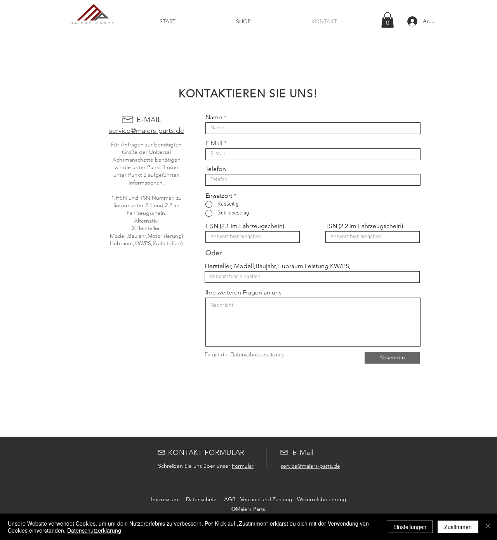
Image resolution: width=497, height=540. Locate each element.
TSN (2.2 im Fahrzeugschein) (364, 226)
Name (213, 117)
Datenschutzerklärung (257, 354)
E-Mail (213, 143)
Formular (243, 465)
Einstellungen (409, 527)
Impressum (164, 499)
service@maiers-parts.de (146, 130)
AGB (230, 499)
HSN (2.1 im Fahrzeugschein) (244, 226)
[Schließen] (487, 527)
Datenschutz (200, 499)
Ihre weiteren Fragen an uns (243, 292)
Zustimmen (458, 527)
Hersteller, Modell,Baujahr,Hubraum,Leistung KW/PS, (278, 266)
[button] (387, 20)
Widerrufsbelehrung (320, 499)
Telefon (215, 169)
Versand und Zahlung (265, 499)
